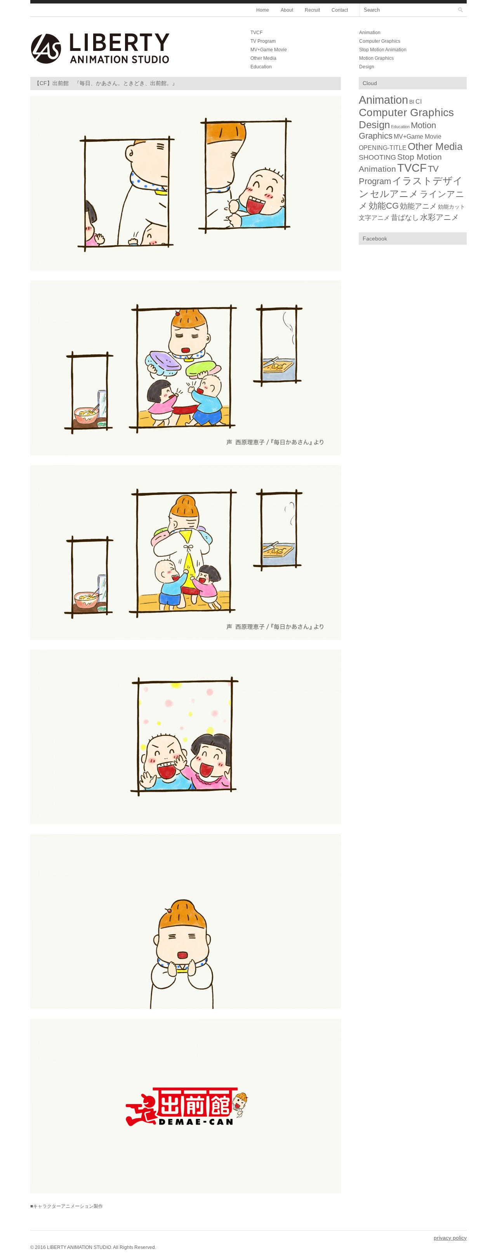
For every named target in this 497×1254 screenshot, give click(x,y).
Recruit (312, 10)
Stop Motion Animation (383, 49)
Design (366, 67)
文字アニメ (374, 217)
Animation (370, 32)
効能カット (451, 207)
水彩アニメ (439, 217)
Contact (340, 10)
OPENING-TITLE (383, 147)
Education (261, 67)
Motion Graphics (376, 58)
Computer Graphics (379, 41)
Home (262, 10)
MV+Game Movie (268, 49)
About (287, 10)
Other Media (263, 58)
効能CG (384, 206)
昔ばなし (405, 217)
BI (411, 102)
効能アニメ (418, 206)
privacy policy (450, 1238)
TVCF (256, 32)
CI (418, 101)
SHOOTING (377, 157)
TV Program (263, 41)
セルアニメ (394, 193)
